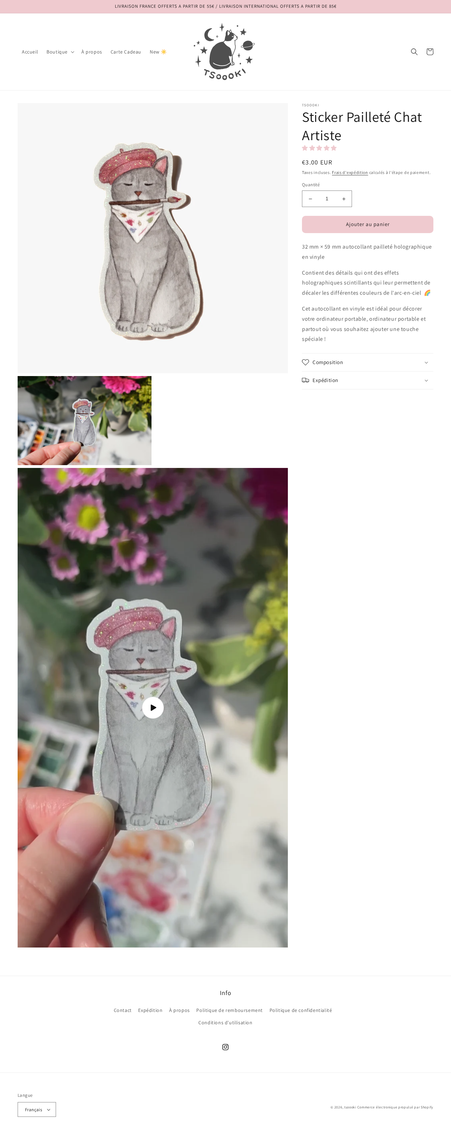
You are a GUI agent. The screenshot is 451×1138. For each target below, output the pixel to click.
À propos (179, 1010)
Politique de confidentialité (301, 1010)
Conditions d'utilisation (225, 1022)
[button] (59, 51)
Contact (123, 1010)
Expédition (150, 1010)
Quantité (311, 185)
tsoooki (350, 1107)
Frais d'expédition (350, 172)
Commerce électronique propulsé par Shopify (395, 1107)
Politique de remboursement (229, 1010)
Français (33, 1110)
